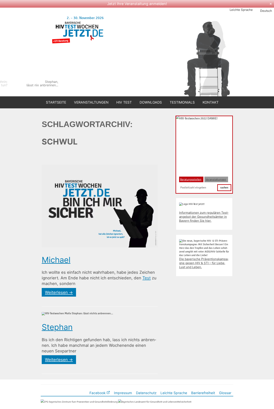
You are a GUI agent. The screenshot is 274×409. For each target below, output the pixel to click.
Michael (56, 260)
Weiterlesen (59, 292)
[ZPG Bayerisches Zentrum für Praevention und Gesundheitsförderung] (79, 401)
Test (146, 277)
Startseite (56, 102)
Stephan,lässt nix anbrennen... (82, 83)
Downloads (151, 102)
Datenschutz (146, 393)
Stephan (57, 327)
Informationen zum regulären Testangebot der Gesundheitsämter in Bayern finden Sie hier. (203, 217)
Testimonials (182, 102)
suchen (224, 187)
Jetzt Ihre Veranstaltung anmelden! (137, 4)
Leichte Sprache (241, 10)
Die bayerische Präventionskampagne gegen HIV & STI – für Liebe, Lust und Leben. (203, 263)
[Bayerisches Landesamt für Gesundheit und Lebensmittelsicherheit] (154, 401)
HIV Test (124, 102)
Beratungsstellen (190, 179)
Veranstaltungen (91, 102)
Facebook (98, 393)
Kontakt (211, 102)
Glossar (225, 393)
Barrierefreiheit (203, 393)
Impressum (123, 393)
